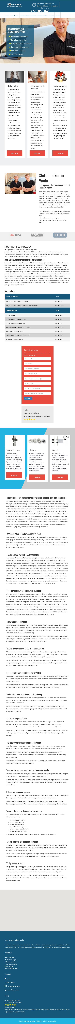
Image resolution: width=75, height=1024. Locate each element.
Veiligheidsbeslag (13, 450)
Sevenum (58, 1009)
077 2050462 (39, 11)
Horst (63, 1009)
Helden (22, 1012)
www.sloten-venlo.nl (12, 990)
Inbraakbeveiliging (42, 15)
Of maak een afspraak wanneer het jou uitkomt (40, 614)
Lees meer (14, 153)
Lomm (24, 1009)
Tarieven (51, 15)
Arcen (28, 1009)
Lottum (19, 1009)
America (67, 1009)
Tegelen (7, 1012)
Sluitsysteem (34, 450)
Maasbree (53, 1009)
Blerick (12, 1012)
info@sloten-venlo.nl (13, 986)
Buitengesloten (14, 15)
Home (7, 15)
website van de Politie (59, 113)
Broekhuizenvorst (40, 1009)
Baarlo (47, 1009)
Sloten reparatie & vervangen (28, 15)
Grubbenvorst (13, 1009)
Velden (7, 1009)
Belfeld (32, 1009)
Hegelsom (17, 1012)
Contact (57, 15)
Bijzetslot (56, 450)
